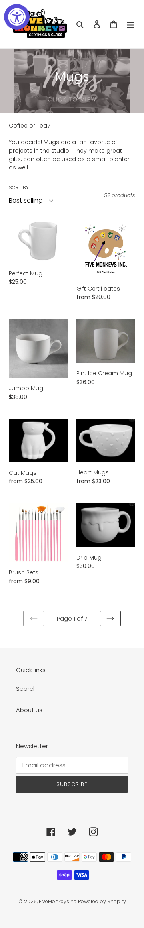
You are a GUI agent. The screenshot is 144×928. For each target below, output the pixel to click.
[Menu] (130, 24)
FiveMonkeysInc (57, 901)
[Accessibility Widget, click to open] (17, 17)
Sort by (19, 187)
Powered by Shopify (102, 901)
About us (29, 710)
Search (26, 688)
